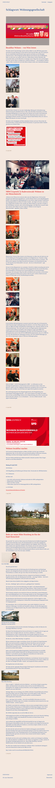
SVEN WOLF (6, 2)
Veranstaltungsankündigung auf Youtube (15, 490)
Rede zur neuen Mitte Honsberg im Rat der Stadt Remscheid (23, 535)
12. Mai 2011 (8, 753)
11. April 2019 (8, 407)
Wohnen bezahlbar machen (16, 448)
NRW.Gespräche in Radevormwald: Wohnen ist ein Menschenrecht (25, 192)
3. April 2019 (8, 493)
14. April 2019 (8, 150)
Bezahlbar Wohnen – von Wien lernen (21, 48)
